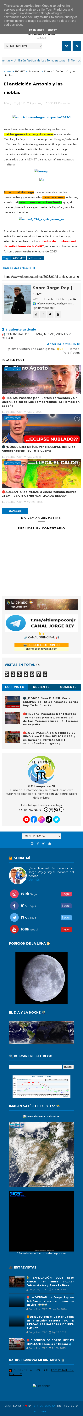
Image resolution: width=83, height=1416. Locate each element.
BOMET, (53, 103)
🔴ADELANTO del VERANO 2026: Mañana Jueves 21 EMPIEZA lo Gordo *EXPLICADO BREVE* (39, 494)
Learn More (36, 30)
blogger (14, 510)
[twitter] (43, 843)
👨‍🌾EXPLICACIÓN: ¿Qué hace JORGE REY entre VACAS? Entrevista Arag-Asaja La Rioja (50, 1281)
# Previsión (35, 258)
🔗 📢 (41, 637)
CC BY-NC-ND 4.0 (31, 810)
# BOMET (19, 258)
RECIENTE (41, 687)
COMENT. (68, 687)
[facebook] (38, 843)
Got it (52, 30)
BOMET (20, 71)
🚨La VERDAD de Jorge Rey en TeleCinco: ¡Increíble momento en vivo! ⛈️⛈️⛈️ (50, 1301)
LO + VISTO (15, 687)
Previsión (34, 71)
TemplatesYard (43, 1405)
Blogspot (41, 1411)
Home (8, 71)
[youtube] (49, 843)
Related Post (13, 360)
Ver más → (36, 879)
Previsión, (64, 103)
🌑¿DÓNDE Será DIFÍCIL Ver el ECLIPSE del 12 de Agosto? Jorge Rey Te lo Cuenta (38, 448)
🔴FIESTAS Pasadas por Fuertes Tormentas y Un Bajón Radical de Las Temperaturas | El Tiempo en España (41, 402)
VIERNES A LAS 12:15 (31, 1370)
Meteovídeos (12, 369)
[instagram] (32, 843)
